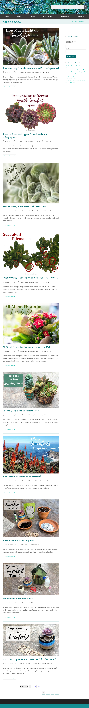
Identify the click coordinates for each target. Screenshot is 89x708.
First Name (69, 49)
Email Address (70, 42)
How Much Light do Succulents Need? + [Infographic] (31, 68)
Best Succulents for (25, 141)
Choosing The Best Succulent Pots (21, 410)
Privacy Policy (68, 706)
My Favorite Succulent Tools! (18, 598)
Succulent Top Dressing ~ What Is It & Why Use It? (29, 659)
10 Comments (48, 663)
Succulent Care (33, 72)
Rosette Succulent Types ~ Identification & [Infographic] (25, 136)
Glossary (32, 16)
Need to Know (82, 21)
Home (7, 16)
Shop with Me (65, 16)
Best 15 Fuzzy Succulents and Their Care (24, 206)
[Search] (85, 7)
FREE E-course (47, 16)
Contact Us (80, 16)
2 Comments (45, 72)
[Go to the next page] (57, 693)
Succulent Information (35, 481)
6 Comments (47, 211)
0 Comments (47, 351)
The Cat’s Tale (32, 706)
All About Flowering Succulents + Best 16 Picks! (27, 346)
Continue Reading (10, 86)
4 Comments (45, 282)
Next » (40, 686)
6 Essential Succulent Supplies (18, 540)
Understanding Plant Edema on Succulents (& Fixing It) (30, 277)
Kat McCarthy (9, 72)
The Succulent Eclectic (19, 7)
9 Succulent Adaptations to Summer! (22, 476)
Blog (18, 16)
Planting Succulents (35, 415)
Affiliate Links (76, 706)
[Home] (72, 21)
